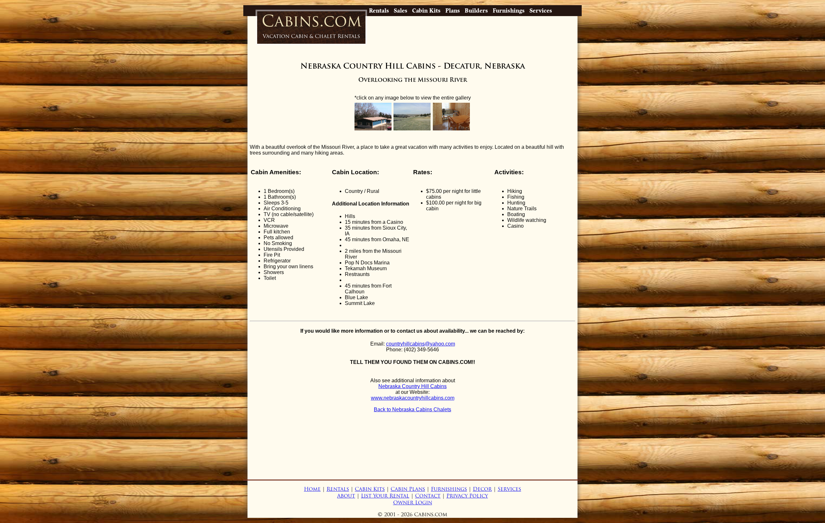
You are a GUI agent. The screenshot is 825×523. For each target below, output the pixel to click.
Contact (428, 495)
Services (540, 10)
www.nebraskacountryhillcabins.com (412, 398)
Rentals (379, 10)
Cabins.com (311, 25)
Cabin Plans (408, 489)
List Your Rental (385, 495)
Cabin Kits (426, 10)
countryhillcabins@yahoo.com (420, 344)
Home (312, 489)
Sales (400, 10)
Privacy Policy (467, 495)
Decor (482, 489)
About (346, 495)
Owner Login (412, 502)
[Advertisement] (412, 455)
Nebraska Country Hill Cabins (412, 386)
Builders (476, 10)
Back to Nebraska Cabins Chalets (412, 409)
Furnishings (509, 10)
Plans (452, 10)
